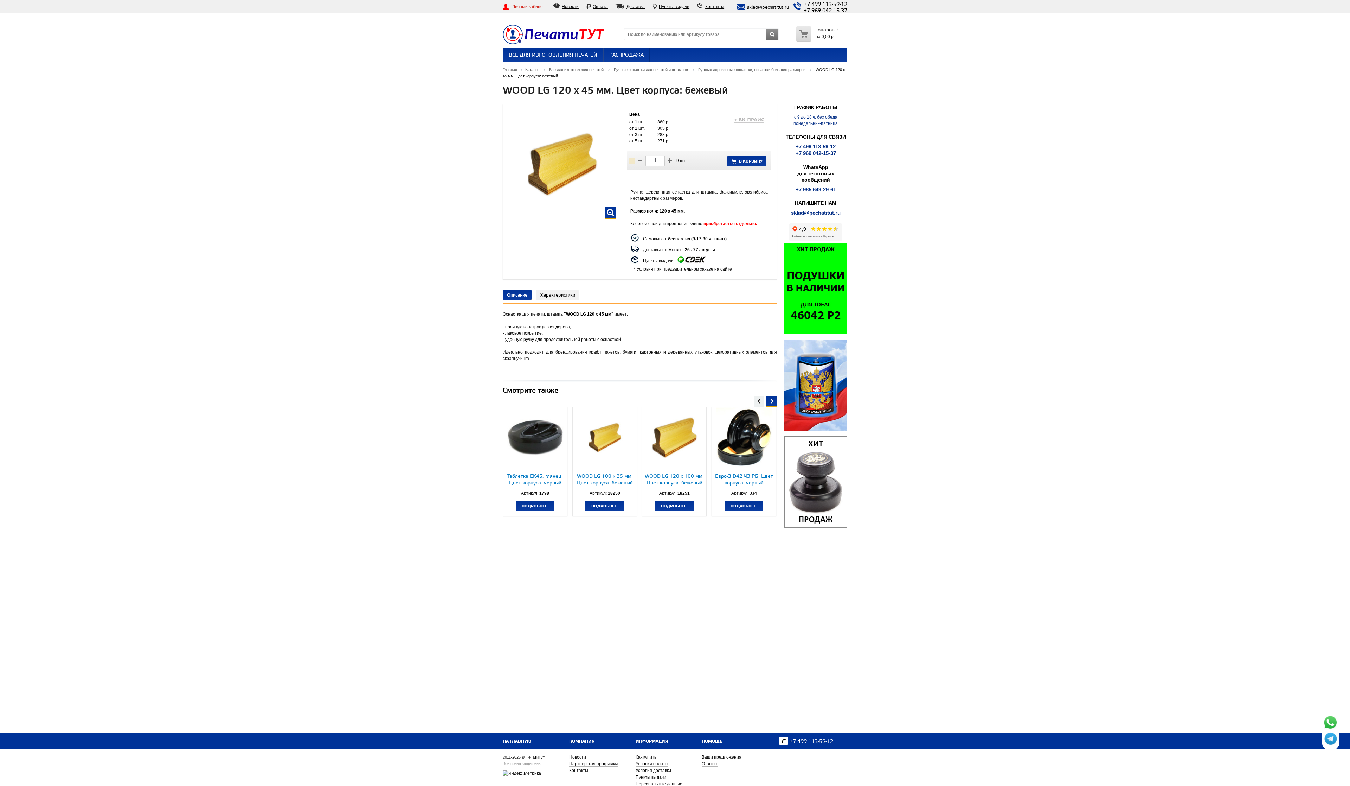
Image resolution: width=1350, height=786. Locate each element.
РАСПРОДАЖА (626, 55)
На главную (517, 741)
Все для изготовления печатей (553, 55)
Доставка (635, 6)
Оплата (600, 6)
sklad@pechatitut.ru (816, 213)
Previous (759, 400)
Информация (652, 741)
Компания (582, 741)
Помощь (712, 741)
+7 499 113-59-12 (825, 4)
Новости (570, 6)
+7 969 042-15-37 (825, 11)
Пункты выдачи (674, 6)
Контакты (714, 6)
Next (771, 400)
